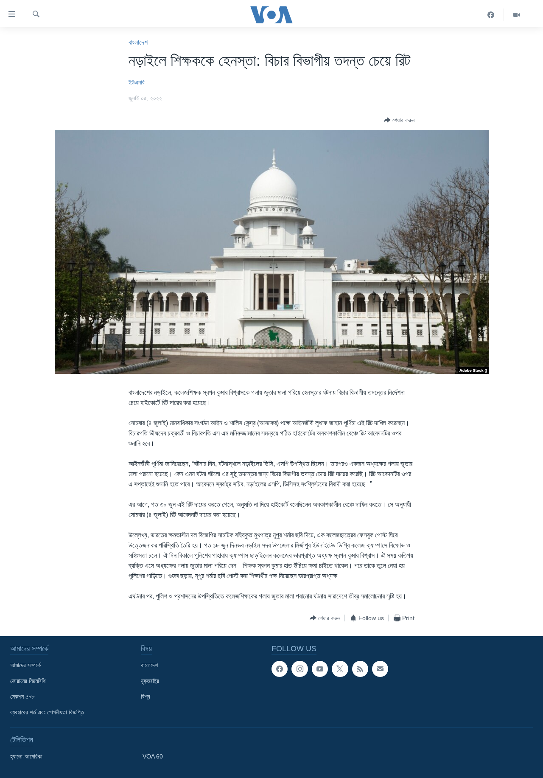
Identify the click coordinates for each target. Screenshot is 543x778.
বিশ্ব (145, 696)
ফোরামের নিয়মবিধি (27, 680)
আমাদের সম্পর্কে (25, 665)
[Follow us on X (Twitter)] (340, 669)
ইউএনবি (137, 82)
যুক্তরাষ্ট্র (150, 680)
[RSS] (360, 669)
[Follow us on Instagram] (299, 669)
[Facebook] (491, 14)
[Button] (399, 120)
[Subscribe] (380, 669)
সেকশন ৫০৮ (22, 696)
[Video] (516, 14)
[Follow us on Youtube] (320, 669)
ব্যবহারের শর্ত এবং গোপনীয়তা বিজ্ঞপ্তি (47, 712)
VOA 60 (153, 756)
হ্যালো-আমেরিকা (26, 756)
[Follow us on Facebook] (280, 669)
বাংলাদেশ (138, 42)
